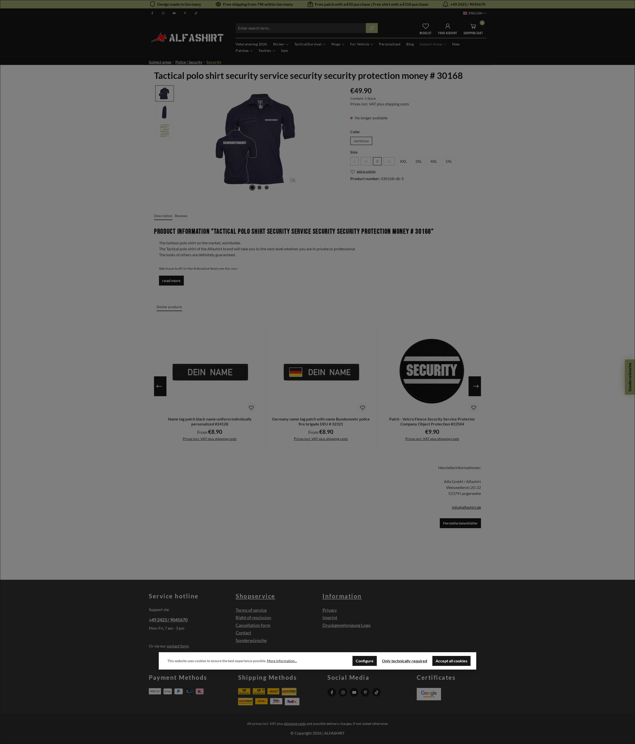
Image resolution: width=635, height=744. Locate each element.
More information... (282, 661)
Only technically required (404, 660)
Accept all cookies (451, 660)
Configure (365, 660)
